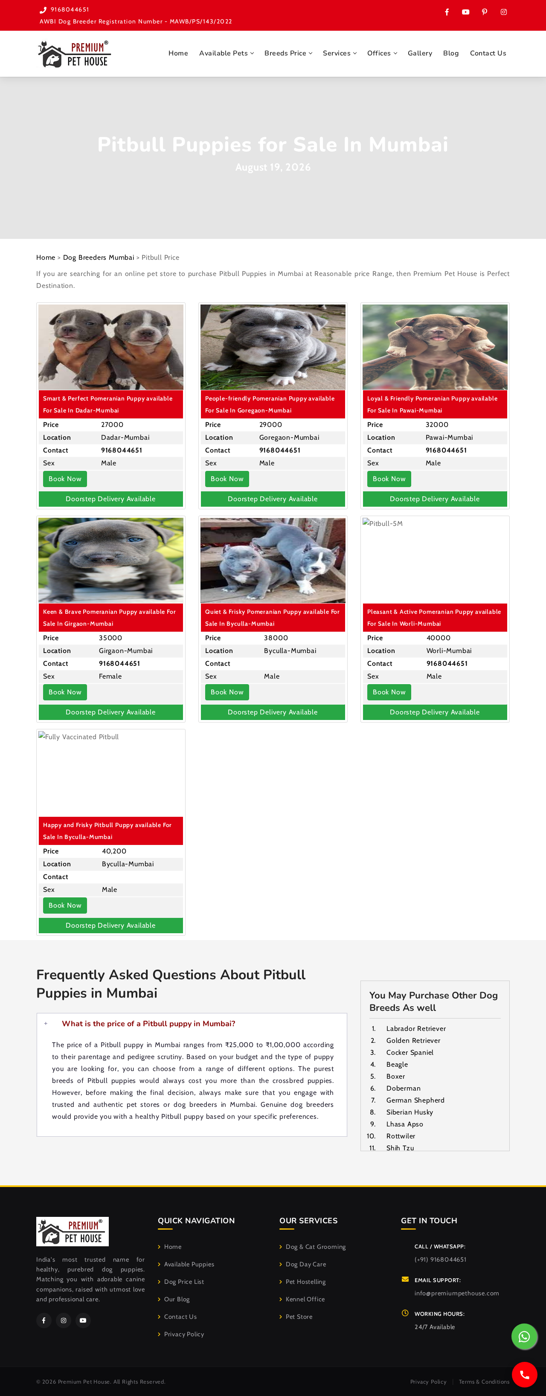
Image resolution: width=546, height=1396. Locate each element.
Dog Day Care (306, 1264)
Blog (451, 53)
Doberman (403, 1088)
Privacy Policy (184, 1334)
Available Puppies (189, 1264)
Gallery (420, 53)
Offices (379, 53)
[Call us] (524, 1374)
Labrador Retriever (416, 1029)
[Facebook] (44, 1320)
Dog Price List (184, 1282)
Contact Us (488, 53)
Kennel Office (305, 1299)
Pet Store (299, 1317)
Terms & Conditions (484, 1381)
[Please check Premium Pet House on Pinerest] (484, 12)
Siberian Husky (409, 1112)
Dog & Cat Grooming (316, 1247)
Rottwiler (400, 1136)
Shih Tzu (400, 1148)
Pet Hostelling (306, 1282)
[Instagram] (63, 1320)
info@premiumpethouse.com (457, 1293)
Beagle (397, 1064)
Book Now (65, 479)
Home (178, 53)
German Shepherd (415, 1100)
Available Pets (223, 53)
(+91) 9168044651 (441, 1259)
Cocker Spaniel (410, 1052)
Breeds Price (285, 53)
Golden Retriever (413, 1040)
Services (337, 53)
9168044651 (70, 9)
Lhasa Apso (405, 1124)
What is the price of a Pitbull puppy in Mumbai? (148, 1024)
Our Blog (177, 1299)
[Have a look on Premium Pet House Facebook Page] (447, 12)
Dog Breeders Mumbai (98, 257)
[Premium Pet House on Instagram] (503, 12)
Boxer (395, 1076)
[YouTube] (83, 1320)
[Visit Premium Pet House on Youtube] (465, 12)
